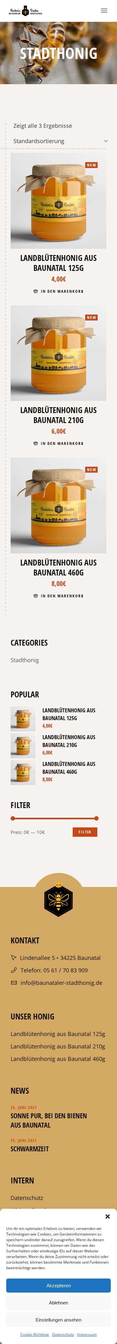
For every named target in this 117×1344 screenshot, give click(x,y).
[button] (108, 1216)
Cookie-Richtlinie (34, 1334)
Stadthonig (25, 660)
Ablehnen (58, 1302)
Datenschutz (63, 1334)
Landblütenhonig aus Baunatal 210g (68, 741)
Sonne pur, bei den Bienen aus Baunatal (49, 1120)
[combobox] (61, 140)
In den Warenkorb (62, 291)
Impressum (87, 1334)
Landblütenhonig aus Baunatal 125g (68, 714)
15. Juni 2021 (24, 1140)
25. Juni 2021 (24, 1107)
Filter (85, 832)
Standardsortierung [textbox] (38, 141)
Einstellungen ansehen (58, 1319)
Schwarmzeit (30, 1148)
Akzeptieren (58, 1285)
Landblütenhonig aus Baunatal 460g (68, 767)
